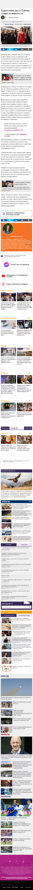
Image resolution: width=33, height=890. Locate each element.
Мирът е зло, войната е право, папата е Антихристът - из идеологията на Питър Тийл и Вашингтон (24, 388)
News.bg (3, 881)
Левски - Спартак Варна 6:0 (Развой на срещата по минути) (14, 818)
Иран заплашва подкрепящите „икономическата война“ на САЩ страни (22, 712)
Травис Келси (16, 256)
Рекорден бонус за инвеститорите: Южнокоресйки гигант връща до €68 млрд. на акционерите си (21, 532)
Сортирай (12, 428)
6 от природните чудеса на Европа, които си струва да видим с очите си (16, 565)
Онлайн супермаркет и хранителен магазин (21, 667)
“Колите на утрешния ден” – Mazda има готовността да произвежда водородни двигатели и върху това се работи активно (22, 646)
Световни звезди (9, 24)
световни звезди (8, 256)
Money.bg (9, 881)
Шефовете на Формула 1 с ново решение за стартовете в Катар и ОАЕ (22, 848)
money (6, 501)
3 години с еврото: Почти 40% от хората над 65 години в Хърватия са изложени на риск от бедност (21, 538)
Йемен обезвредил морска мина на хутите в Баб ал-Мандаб (16, 698)
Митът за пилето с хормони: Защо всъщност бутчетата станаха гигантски (23, 448)
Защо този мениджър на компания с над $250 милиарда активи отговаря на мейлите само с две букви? (16, 757)
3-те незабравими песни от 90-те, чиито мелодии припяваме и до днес (15, 570)
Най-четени (24, 544)
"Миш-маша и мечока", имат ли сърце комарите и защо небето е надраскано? (8, 415)
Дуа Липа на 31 (5, 575)
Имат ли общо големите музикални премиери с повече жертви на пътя (14, 597)
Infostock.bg (10, 884)
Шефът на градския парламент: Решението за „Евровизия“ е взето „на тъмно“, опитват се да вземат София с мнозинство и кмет (8, 389)
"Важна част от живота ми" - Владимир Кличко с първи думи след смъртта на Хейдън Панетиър (21, 639)
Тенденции (3, 498)
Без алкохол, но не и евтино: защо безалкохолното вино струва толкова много (15, 586)
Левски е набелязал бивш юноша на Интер (21, 839)
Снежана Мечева (16, 236)
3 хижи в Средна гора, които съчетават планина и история (15, 559)
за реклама (15, 887)
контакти (27, 887)
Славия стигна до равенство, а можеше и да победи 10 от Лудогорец (21, 823)
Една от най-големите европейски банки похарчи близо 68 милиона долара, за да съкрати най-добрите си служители (22, 774)
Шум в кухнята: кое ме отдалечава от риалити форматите (24, 414)
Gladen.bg (3, 884)
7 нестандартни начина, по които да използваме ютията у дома (7, 333)
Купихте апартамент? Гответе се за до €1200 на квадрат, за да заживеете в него (8, 360)
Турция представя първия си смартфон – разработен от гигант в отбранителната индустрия (22, 791)
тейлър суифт (22, 255)
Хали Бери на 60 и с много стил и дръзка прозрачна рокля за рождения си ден (21, 654)
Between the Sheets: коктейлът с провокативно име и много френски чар (16, 591)
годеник (17, 255)
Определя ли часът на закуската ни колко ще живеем (21, 659)
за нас (21, 887)
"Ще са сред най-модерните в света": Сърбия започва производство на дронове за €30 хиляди (22, 783)
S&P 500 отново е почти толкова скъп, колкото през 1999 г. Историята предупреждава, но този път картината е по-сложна (21, 513)
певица (12, 255)
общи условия (6, 887)
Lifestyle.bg (16, 881)
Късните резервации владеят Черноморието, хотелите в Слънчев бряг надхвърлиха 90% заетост (24, 361)
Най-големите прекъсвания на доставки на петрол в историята (21, 518)
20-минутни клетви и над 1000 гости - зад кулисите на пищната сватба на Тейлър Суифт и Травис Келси (24, 306)
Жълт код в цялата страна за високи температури (22, 719)
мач (9, 255)
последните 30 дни (24, 615)
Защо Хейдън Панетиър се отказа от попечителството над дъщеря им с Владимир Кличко (21, 633)
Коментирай (28, 428)
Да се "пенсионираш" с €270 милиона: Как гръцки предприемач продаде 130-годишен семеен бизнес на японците (22, 506)
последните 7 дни (9, 615)
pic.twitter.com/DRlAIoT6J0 (13, 130)
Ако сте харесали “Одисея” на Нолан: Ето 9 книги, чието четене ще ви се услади (8, 448)
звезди (6, 255)
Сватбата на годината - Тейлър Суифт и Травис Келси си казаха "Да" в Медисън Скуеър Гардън (8, 306)
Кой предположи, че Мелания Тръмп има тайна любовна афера (21, 619)
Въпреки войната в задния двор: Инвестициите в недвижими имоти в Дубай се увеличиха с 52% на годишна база (22, 765)
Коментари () (27, 24)
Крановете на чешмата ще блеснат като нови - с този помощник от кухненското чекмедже (21, 626)
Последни (8, 544)
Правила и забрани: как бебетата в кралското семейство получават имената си (24, 333)
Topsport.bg (23, 881)
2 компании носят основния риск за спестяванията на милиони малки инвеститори (21, 525)
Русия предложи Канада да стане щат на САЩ (22, 727)
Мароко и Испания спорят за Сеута (22, 702)
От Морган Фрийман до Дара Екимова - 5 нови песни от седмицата (16, 580)
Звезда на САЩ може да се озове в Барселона (22, 831)
